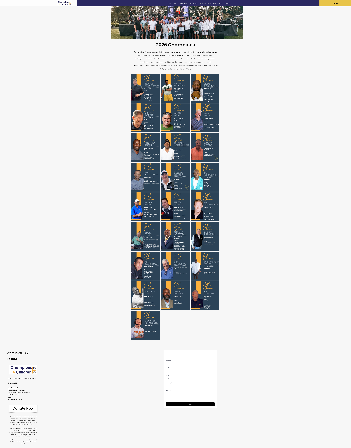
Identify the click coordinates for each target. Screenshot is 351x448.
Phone (167, 375)
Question (169, 390)
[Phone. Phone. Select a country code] (168, 378)
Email (167, 368)
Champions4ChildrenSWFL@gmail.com (24, 378)
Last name (169, 360)
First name (169, 353)
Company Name (170, 383)
